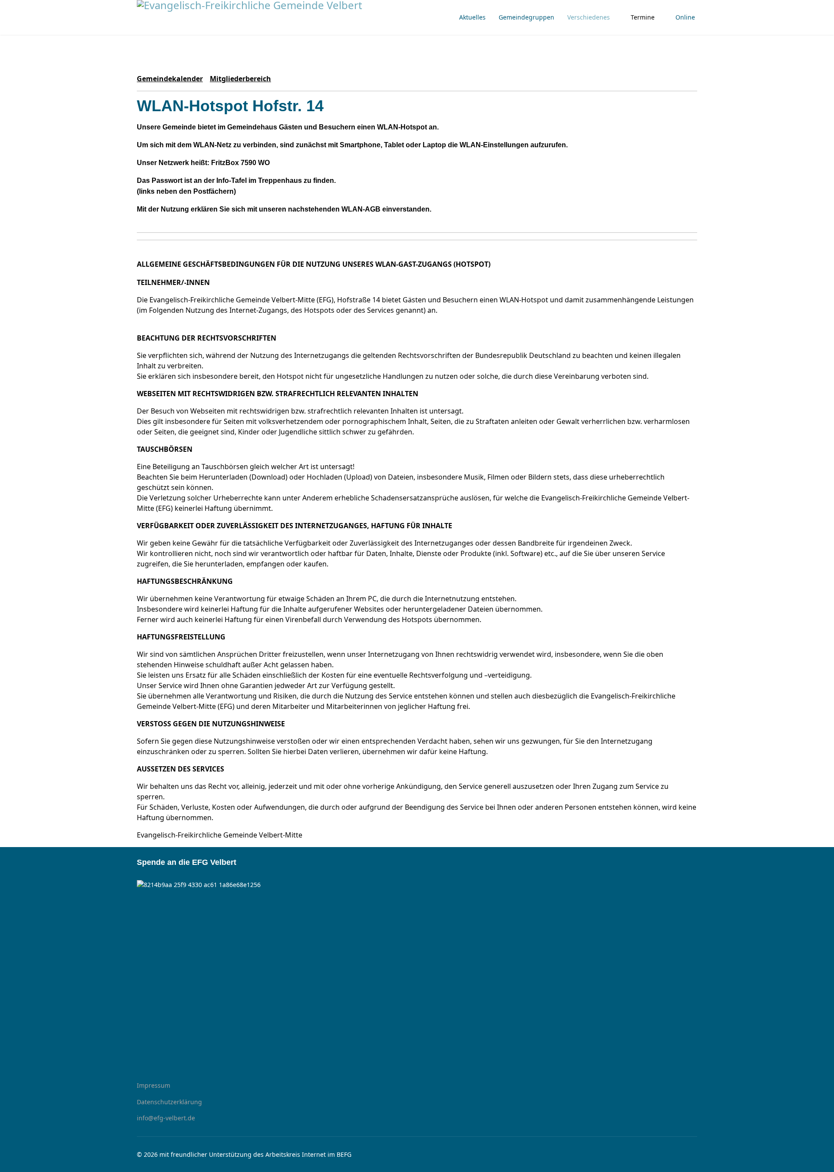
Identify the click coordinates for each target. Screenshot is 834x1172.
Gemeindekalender (170, 78)
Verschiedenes (588, 17)
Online (685, 17)
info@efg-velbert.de (166, 1118)
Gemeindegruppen (526, 17)
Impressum (153, 1085)
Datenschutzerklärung (169, 1102)
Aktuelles (472, 17)
